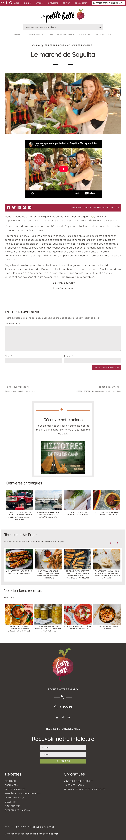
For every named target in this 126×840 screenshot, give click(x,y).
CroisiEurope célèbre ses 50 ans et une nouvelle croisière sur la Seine (48, 514)
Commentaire (13, 324)
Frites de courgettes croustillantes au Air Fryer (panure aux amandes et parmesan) (78, 574)
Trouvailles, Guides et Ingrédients (62, 35)
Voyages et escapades (35, 35)
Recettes (17, 35)
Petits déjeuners (15, 789)
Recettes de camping (17, 810)
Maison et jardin (85, 35)
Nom (8, 356)
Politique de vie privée (42, 826)
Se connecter (81, 3)
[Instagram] (10, 2)
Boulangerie (12, 806)
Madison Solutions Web (46, 833)
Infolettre (53, 3)
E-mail (68, 356)
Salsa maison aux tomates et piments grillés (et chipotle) (19, 628)
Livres (16, 3)
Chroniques (39, 45)
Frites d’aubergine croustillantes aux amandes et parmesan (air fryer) (48, 574)
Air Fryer (10, 781)
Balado (27, 3)
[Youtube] (2, 2)
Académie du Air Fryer (103, 35)
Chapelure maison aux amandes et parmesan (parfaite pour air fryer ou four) (107, 574)
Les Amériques (57, 45)
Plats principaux (14, 797)
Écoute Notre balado (63, 689)
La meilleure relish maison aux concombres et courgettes (48, 628)
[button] (8, 207)
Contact (66, 3)
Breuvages (11, 785)
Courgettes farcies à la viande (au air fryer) (19, 572)
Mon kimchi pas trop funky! (107, 627)
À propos (39, 3)
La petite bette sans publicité (108, 3)
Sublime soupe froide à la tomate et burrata (78, 627)
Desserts (10, 802)
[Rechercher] (100, 27)
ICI (92, 216)
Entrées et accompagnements (23, 793)
